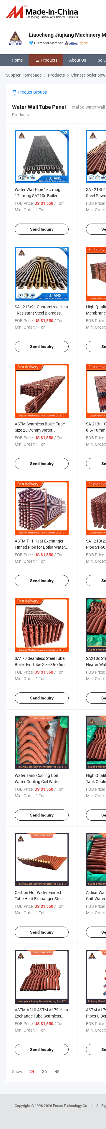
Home (17, 60)
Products (49, 60)
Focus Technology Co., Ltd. (74, 1105)
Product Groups (32, 92)
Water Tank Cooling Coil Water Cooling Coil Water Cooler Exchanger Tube (37, 781)
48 (57, 1071)
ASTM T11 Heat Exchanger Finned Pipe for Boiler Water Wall (40, 547)
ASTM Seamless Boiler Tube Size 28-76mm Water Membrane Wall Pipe (40, 430)
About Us (77, 60)
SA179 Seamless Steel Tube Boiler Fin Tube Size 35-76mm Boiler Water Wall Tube (41, 664)
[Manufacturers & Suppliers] (43, 11)
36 (44, 1071)
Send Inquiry (42, 229)
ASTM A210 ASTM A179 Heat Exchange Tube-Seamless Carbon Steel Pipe (41, 1016)
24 (31, 1071)
